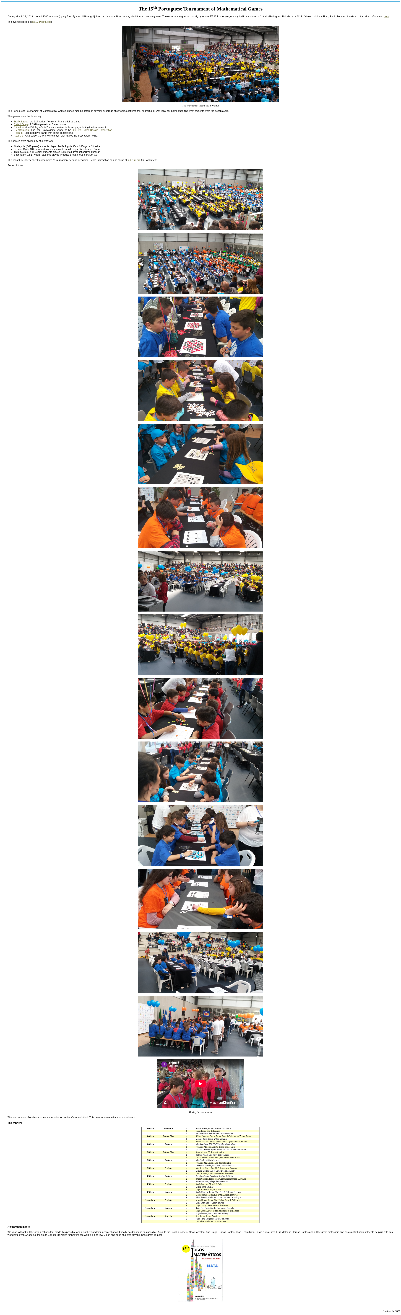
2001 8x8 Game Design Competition (92, 130)
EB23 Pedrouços (41, 22)
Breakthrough (21, 130)
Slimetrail (19, 127)
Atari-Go (18, 135)
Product (18, 133)
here (386, 16)
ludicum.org (134, 160)
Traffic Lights (21, 121)
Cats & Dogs (21, 124)
